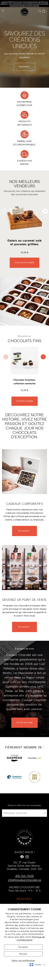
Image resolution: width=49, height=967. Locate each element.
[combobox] (37, 964)
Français (38, 964)
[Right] (45, 211)
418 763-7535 (24, 876)
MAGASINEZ (24, 67)
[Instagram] (27, 857)
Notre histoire (24, 723)
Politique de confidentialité (31, 938)
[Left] (3, 211)
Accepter (23, 947)
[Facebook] (22, 857)
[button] (39, 11)
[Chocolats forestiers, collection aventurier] (24, 360)
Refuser (23, 953)
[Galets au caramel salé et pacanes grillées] (24, 218)
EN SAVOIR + (24, 531)
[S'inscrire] (44, 813)
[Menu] (5, 10)
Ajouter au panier (24, 263)
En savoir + (24, 627)
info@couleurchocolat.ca (24, 880)
